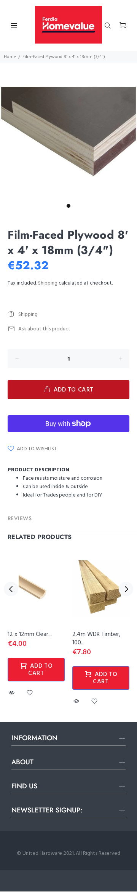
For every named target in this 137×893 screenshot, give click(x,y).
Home (10, 57)
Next (126, 589)
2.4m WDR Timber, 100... (96, 638)
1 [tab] (68, 206)
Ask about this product (44, 329)
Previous (11, 589)
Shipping (47, 283)
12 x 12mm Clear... (30, 634)
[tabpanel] (68, 131)
